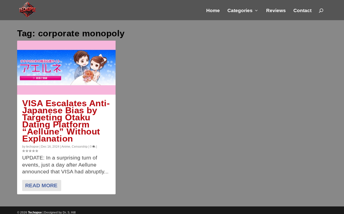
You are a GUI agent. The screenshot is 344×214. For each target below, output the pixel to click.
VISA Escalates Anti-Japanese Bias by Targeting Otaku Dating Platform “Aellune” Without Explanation (66, 120)
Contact (302, 11)
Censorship (80, 146)
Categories (240, 11)
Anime (65, 146)
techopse (32, 146)
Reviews (276, 11)
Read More (41, 185)
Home (213, 11)
